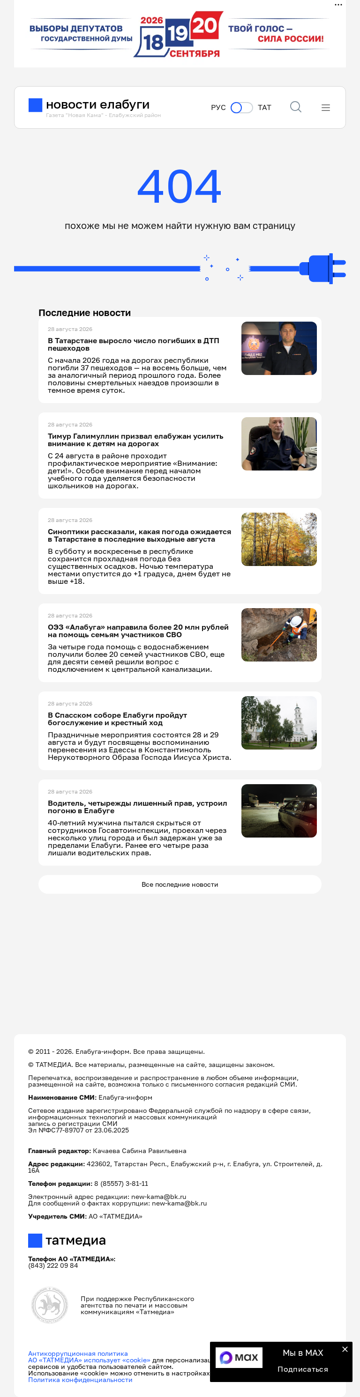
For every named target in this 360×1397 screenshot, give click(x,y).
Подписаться (303, 1369)
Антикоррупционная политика (78, 1353)
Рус (218, 107)
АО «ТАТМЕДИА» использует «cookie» (89, 1360)
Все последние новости (180, 884)
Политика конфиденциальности (80, 1379)
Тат (264, 107)
